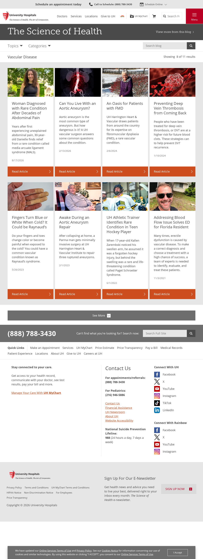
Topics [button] (13, 45)
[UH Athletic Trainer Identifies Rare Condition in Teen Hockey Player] (125, 196)
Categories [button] (37, 45)
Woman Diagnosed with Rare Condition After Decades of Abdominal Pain (29, 110)
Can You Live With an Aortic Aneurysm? (77, 106)
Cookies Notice (110, 550)
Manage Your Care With (36, 393)
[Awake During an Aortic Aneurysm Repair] (77, 196)
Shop (154, 16)
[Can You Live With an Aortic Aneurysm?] (77, 82)
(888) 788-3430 (32, 333)
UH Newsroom (115, 412)
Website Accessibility (119, 420)
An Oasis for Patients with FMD (125, 106)
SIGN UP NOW (175, 489)
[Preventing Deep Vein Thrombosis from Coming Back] (172, 82)
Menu (194, 19)
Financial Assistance (118, 408)
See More (98, 315)
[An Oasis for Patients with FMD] (125, 82)
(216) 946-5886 (115, 395)
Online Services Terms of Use (55, 550)
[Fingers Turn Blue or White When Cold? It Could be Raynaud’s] (30, 196)
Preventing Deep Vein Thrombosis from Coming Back (170, 108)
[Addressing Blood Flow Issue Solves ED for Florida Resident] (172, 196)
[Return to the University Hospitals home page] (26, 16)
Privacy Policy (84, 550)
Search (191, 45)
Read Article (20, 171)
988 (107, 438)
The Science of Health (55, 31)
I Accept (177, 552)
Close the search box (184, 16)
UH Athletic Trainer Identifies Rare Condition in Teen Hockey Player (123, 224)
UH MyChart (141, 16)
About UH (111, 416)
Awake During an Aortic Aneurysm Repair (74, 222)
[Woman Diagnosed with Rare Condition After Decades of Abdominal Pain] (30, 82)
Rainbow (122, 16)
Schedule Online (154, 4)
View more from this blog (173, 32)
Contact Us (112, 403)
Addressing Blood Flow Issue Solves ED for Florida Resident (172, 222)
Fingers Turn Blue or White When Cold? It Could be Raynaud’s (30, 222)
